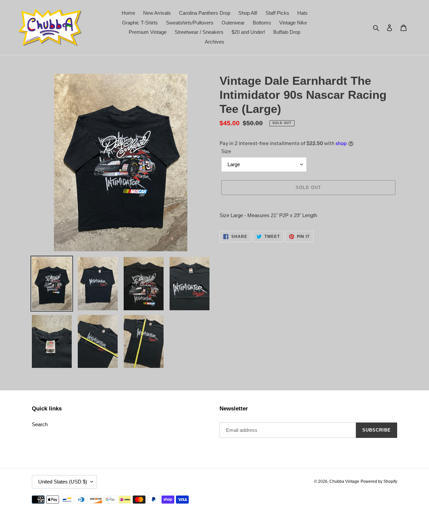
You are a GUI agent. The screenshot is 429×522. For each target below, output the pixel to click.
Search (40, 424)
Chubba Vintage (344, 481)
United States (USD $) (62, 481)
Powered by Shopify (379, 481)
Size (226, 151)
